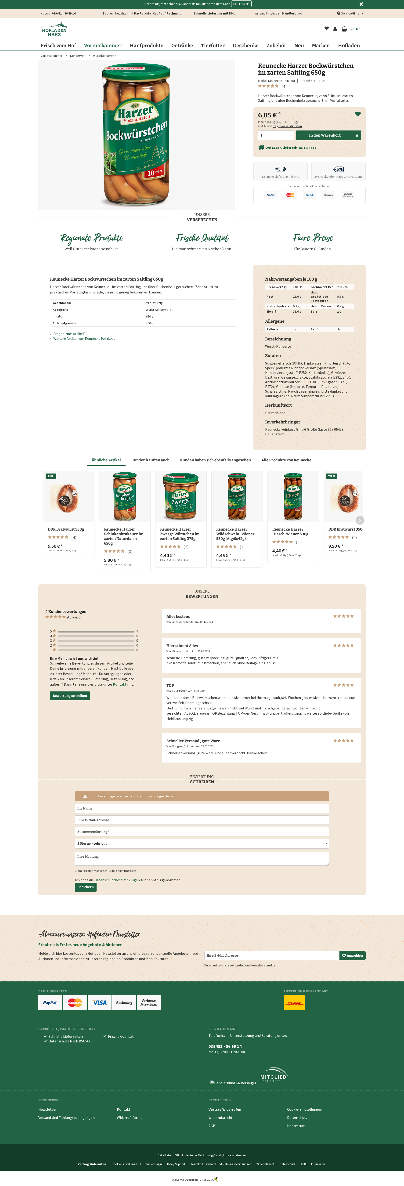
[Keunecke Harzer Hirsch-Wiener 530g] (293, 496)
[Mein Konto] (335, 29)
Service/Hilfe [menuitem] (350, 13)
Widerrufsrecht (221, 1117)
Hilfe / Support (176, 1164)
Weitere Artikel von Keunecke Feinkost (84, 338)
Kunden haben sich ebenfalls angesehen (215, 460)
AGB (212, 1125)
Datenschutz (297, 1117)
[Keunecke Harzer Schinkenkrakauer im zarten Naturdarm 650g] (124, 496)
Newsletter (47, 1109)
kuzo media (225, 1179)
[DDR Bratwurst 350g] (68, 496)
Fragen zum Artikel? (69, 333)
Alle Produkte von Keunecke (286, 460)
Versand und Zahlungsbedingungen (66, 1117)
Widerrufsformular (132, 1117)
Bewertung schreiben (70, 696)
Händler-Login (153, 1164)
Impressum (296, 1125)
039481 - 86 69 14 (64, 13)
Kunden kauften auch (150, 460)
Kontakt (119, 684)
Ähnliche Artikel (106, 460)
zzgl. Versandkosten (287, 126)
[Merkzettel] (326, 29)
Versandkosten (237, 1155)
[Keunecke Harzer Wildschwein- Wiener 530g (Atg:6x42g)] (237, 496)
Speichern (86, 887)
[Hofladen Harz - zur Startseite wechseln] (54, 28)
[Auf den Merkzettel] (358, 115)
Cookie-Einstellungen (304, 1109)
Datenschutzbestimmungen (117, 880)
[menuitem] (326, 29)
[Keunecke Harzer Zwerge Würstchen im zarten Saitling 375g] (180, 496)
